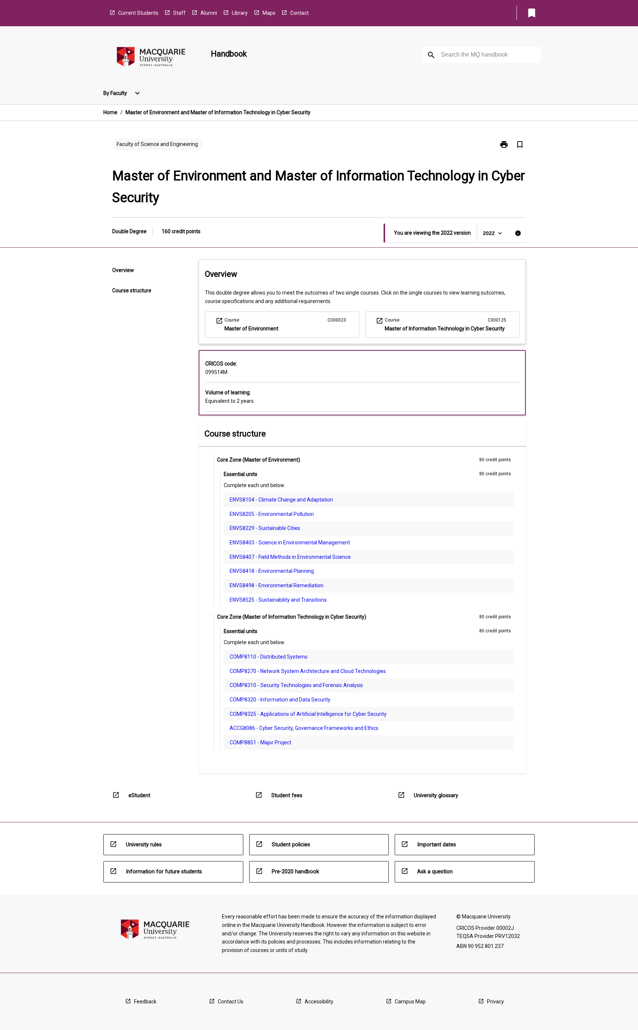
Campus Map (410, 1001)
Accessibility (319, 1001)
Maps (269, 13)
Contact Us (230, 1001)
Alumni (208, 13)
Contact (299, 13)
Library (240, 13)
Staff (179, 13)
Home (110, 112)
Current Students (138, 13)
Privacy (495, 1001)
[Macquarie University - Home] (151, 58)
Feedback (145, 1001)
